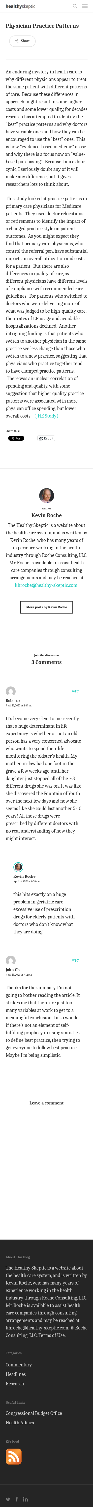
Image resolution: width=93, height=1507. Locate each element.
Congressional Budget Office (34, 1413)
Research (15, 1384)
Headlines (16, 1374)
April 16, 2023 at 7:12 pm (19, 974)
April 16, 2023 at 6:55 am (26, 881)
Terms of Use (51, 1335)
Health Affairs (20, 1423)
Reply (75, 690)
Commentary (19, 1365)
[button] (85, 5)
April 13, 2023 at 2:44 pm (19, 705)
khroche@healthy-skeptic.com (46, 585)
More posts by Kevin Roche (46, 607)
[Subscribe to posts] (14, 1467)
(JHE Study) (46, 416)
